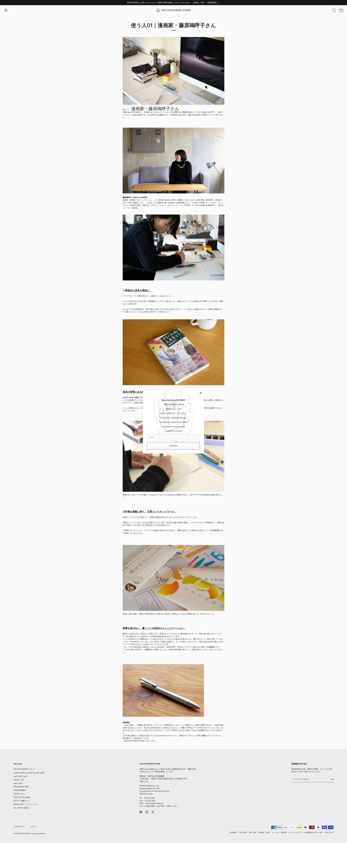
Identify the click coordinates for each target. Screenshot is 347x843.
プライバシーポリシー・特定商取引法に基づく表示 (305, 832)
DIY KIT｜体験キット (22, 801)
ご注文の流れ (242, 832)
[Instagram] (146, 812)
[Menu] (6, 10)
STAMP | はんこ (20, 794)
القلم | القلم (18, 783)
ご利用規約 (232, 832)
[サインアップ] (332, 779)
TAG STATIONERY (25, 833)
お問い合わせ (328, 832)
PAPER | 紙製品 (20, 790)
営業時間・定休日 (264, 832)
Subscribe (173, 446)
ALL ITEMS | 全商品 (21, 808)
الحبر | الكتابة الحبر (20, 776)
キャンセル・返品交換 (279, 832)
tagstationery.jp (156, 803)
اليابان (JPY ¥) (18, 826)
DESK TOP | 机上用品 (22, 797)
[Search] (334, 11)
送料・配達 (252, 832)
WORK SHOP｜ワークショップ (26, 804)
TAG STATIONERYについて (24, 769)
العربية (32, 826)
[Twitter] (152, 812)
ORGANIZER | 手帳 (21, 787)
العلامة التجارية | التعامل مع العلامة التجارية (29, 773)
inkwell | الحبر (19, 780)
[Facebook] (140, 812)
